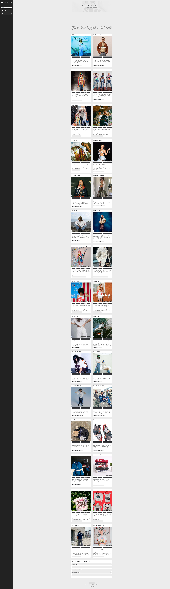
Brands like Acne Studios (98, 171)
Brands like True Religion (76, 206)
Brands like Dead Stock (76, 484)
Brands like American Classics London (100, 276)
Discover (4, 10)
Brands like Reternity (75, 556)
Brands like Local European (98, 205)
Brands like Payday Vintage (98, 485)
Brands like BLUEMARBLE (76, 100)
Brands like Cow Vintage (98, 450)
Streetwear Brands (75, 564)
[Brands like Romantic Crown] (81, 406)
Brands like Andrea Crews (98, 99)
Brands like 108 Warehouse (98, 556)
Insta (85, 57)
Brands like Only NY (97, 347)
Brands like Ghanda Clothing (99, 415)
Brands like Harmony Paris (98, 65)
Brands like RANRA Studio (98, 241)
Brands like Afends (75, 240)
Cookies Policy (96, 584)
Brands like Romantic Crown (77, 415)
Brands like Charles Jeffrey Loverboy (78, 276)
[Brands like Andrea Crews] (102, 90)
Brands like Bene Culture (76, 381)
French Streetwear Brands (77, 575)
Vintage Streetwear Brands (77, 569)
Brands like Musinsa (97, 381)
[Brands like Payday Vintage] (102, 475)
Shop (90, 29)
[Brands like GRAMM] (81, 161)
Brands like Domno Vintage (77, 450)
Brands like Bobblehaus (76, 65)
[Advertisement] (91, 19)
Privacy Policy (86, 584)
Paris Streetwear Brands (76, 572)
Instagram (94, 29)
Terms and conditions (91, 584)
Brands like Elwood (75, 347)
